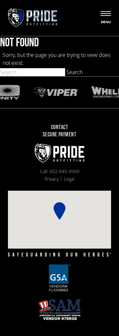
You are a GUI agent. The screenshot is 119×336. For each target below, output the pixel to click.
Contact (59, 127)
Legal (69, 179)
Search (74, 72)
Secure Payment (59, 135)
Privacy (52, 179)
